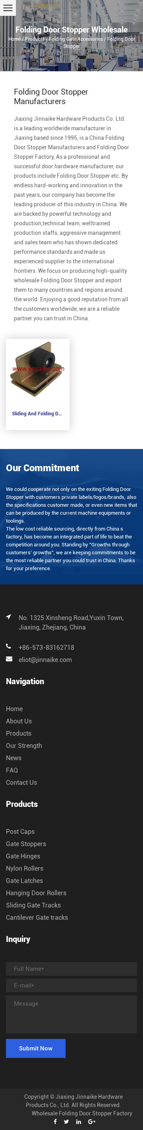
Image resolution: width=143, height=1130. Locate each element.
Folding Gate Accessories (76, 39)
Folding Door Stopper (83, 176)
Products (34, 39)
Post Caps (20, 831)
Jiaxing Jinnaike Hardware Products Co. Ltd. (70, 119)
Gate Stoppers (26, 844)
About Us (19, 721)
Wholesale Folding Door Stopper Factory (82, 1113)
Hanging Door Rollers (36, 893)
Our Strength (24, 746)
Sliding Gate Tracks (33, 905)
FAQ (12, 770)
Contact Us (21, 782)
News (13, 758)
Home (14, 39)
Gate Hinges (23, 856)
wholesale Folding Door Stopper (54, 280)
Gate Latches (24, 881)
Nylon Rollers (24, 868)
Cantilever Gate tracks (37, 917)
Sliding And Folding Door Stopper (38, 414)
